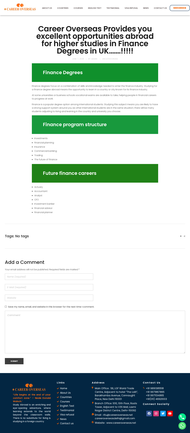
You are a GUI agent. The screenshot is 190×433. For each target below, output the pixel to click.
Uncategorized (110, 58)
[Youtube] (170, 413)
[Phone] (182, 417)
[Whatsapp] (182, 426)
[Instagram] (156, 413)
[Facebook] (149, 413)
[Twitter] (163, 413)
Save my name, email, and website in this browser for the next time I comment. (51, 306)
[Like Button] (180, 236)
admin (94, 58)
